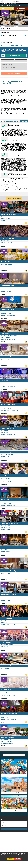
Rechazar (18, 858)
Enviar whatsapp (15, 55)
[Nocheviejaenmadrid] (15, 1)
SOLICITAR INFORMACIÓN (14, 73)
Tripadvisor (24, 121)
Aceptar (10, 858)
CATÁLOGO (21, 8)
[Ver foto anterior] (2, 15)
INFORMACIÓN (14, 829)
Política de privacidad (14, 855)
